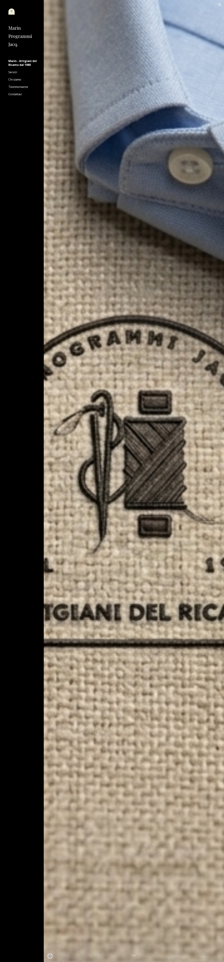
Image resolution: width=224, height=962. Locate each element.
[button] (220, 5)
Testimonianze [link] (18, 87)
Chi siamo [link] (14, 79)
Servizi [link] (12, 72)
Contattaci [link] (15, 94)
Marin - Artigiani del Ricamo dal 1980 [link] (22, 63)
